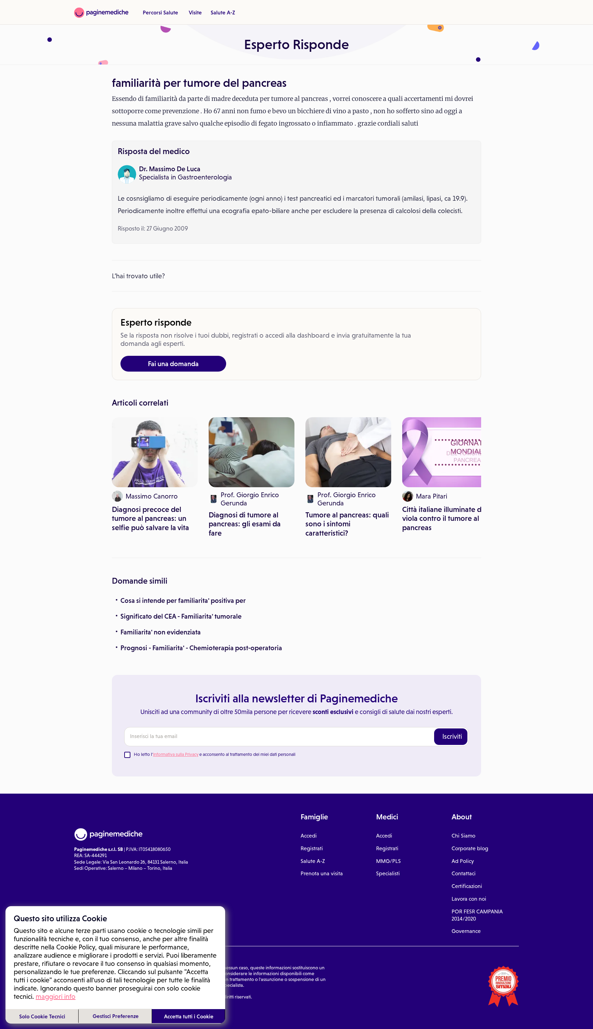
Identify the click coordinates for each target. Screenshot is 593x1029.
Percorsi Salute (160, 12)
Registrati (312, 848)
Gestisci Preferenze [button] (116, 1016)
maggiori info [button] (55, 996)
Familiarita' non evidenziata (160, 632)
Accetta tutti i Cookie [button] (188, 1016)
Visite (195, 12)
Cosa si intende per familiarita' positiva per (183, 600)
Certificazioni (467, 886)
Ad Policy (463, 861)
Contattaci (464, 873)
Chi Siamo (463, 836)
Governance (466, 931)
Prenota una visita (322, 873)
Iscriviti (452, 736)
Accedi (309, 836)
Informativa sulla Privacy (175, 754)
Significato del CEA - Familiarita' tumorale (181, 616)
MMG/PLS (388, 861)
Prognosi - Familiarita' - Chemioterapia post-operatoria (201, 648)
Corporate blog (470, 848)
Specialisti (388, 873)
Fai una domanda (173, 363)
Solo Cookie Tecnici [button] (42, 1016)
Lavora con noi (469, 899)
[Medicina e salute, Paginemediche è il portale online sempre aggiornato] (101, 13)
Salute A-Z (223, 12)
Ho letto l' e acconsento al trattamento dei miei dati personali (214, 754)
